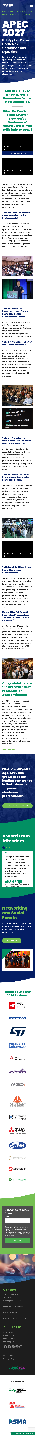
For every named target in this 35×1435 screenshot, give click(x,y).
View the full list (9, 749)
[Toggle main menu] (31, 5)
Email (7, 1216)
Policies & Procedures (11, 1338)
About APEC (8, 1332)
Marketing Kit (8, 1342)
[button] (3, 847)
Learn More (12, 940)
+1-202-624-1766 (13, 1312)
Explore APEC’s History (17, 805)
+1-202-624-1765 (16, 1306)
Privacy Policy (8, 1359)
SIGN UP (17, 1241)
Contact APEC (8, 1335)
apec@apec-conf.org (17, 1318)
